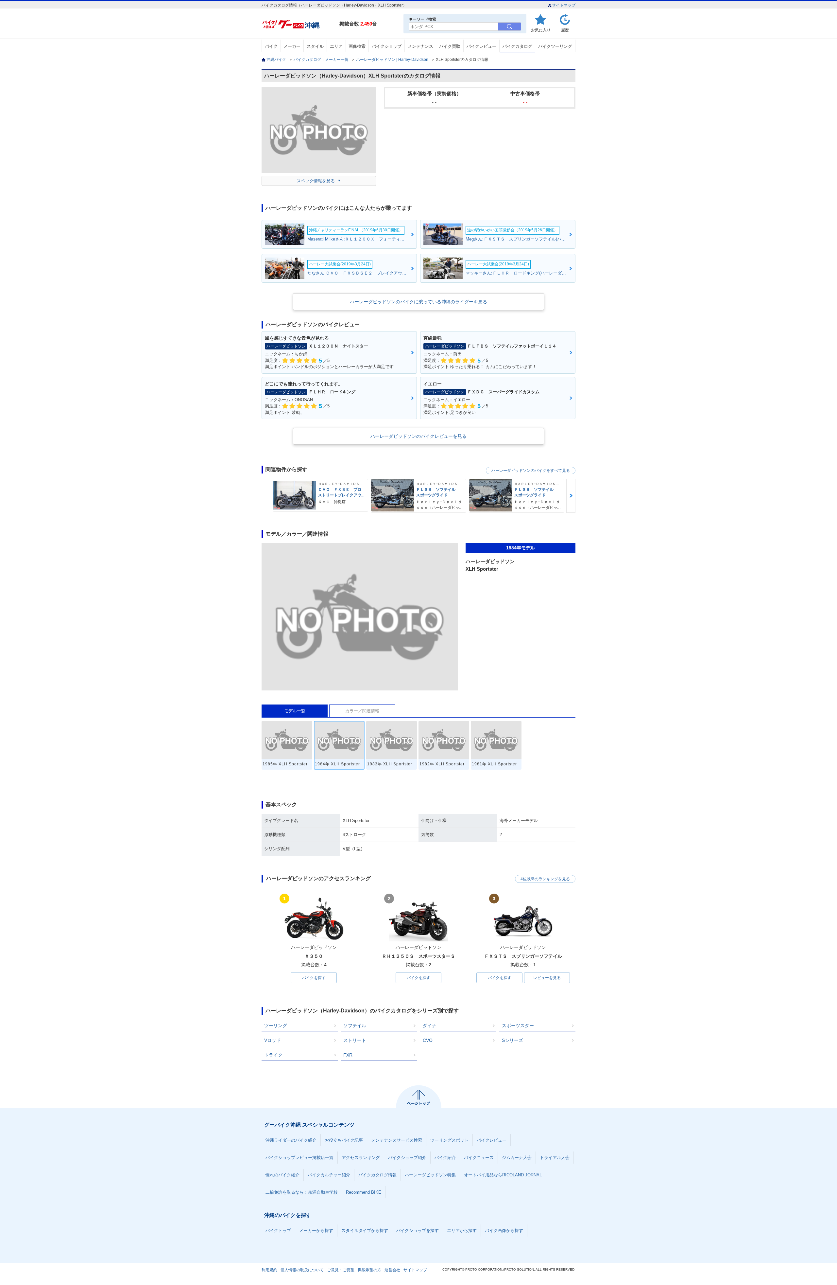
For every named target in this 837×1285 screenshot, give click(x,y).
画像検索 (357, 46)
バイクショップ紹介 (407, 1157)
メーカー (291, 46)
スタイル (315, 46)
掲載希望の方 (369, 1270)
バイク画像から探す (504, 1230)
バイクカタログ (517, 46)
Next (570, 495)
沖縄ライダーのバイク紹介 (290, 1140)
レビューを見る (547, 977)
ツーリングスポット (449, 1140)
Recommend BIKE (363, 1192)
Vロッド (272, 1040)
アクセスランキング (361, 1157)
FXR (347, 1055)
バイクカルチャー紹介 (329, 1174)
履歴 (565, 30)
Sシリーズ (512, 1040)
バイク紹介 (445, 1157)
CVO (428, 1040)
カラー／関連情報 (362, 710)
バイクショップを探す (417, 1230)
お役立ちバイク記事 (344, 1140)
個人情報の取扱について (302, 1270)
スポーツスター (518, 1025)
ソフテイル (354, 1025)
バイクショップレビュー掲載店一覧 (299, 1157)
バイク (271, 46)
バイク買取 (449, 46)
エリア (336, 46)
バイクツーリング (555, 46)
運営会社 (392, 1270)
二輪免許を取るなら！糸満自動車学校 (301, 1192)
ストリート (354, 1040)
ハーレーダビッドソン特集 (430, 1174)
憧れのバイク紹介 (282, 1174)
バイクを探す (314, 977)
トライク (273, 1055)
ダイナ (429, 1025)
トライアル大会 (555, 1157)
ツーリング (275, 1025)
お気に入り (541, 30)
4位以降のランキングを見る (545, 879)
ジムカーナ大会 (517, 1157)
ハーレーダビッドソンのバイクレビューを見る (418, 436)
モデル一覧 (294, 710)
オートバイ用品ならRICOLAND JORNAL (503, 1174)
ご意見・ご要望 (340, 1270)
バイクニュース (479, 1157)
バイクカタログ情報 (377, 1174)
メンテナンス (420, 46)
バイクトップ (278, 1230)
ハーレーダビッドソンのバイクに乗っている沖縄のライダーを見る (418, 301)
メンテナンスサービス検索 (396, 1140)
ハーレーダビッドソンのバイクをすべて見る (530, 470)
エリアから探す (462, 1230)
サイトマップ (563, 5)
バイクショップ (386, 46)
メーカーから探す (316, 1230)
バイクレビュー (481, 46)
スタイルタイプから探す (364, 1230)
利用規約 (269, 1270)
